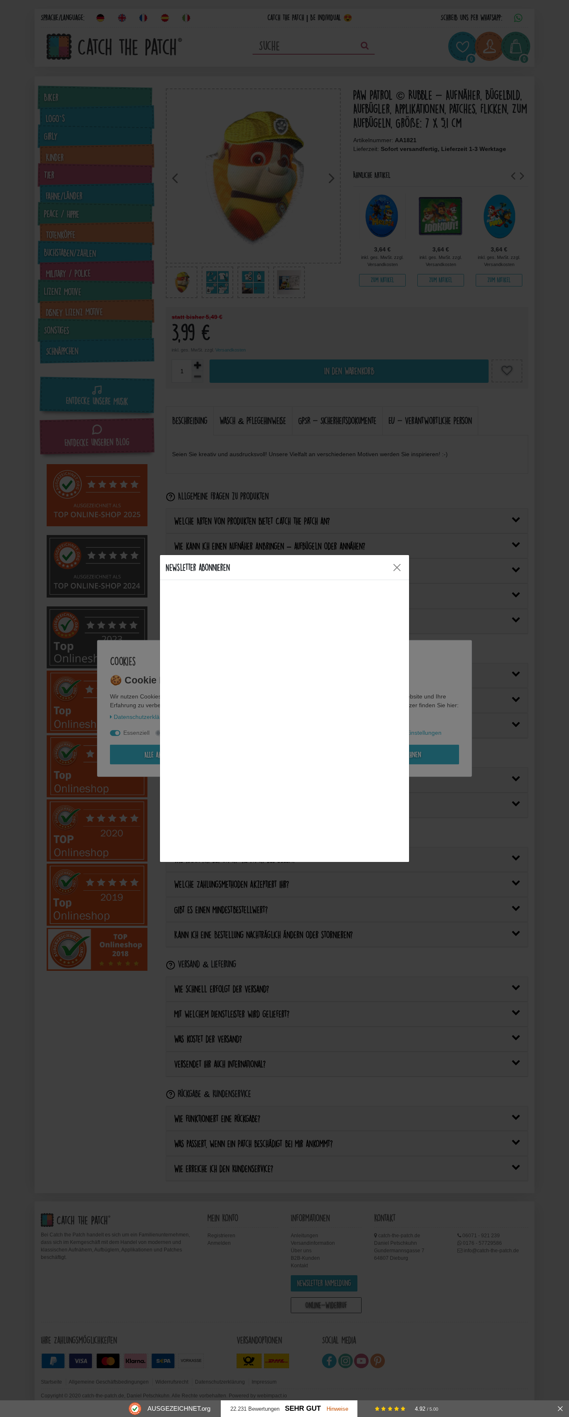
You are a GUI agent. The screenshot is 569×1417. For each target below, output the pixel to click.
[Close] (397, 567)
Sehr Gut (303, 1408)
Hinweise (337, 1409)
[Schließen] (560, 1408)
